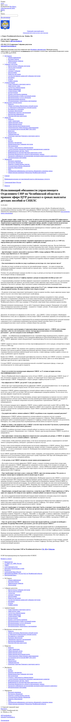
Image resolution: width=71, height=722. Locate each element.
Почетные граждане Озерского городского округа (24, 136)
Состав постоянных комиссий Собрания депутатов (24, 76)
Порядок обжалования (15, 167)
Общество (7, 117)
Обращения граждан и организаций (19, 112)
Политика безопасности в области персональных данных (26, 154)
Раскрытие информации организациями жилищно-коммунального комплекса (32, 156)
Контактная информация (16, 114)
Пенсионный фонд (10, 575)
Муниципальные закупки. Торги (18, 151)
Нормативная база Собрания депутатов (20, 144)
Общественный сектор (15, 122)
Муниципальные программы (17, 157)
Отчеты (10, 79)
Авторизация (5, 720)
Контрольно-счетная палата (13, 102)
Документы (8, 137)
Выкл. (14, 6)
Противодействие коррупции (17, 116)
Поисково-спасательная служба (14, 568)
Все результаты (5, 17)
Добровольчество (13, 134)
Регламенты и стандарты (16, 109)
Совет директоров (14, 121)
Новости (11, 104)
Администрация (9, 82)
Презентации (12, 132)
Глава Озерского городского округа (19, 84)
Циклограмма (12, 72)
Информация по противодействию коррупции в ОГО (25, 152)
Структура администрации (16, 87)
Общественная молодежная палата (19, 126)
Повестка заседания (14, 74)
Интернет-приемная (14, 161)
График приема (13, 81)
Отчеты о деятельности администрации (20, 147)
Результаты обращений (15, 162)
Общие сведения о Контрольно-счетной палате (23, 106)
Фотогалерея (12, 62)
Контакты (4, 708)
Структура (11, 69)
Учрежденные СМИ (14, 91)
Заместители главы (14, 86)
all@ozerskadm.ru (16, 41)
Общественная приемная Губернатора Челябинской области (27, 172)
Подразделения (13, 92)
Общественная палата (15, 124)
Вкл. (11, 6)
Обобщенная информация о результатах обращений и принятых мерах (30, 171)
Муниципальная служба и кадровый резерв (22, 96)
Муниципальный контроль (16, 99)
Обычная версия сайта (8, 8)
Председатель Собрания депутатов (19, 66)
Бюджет (10, 141)
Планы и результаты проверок (17, 94)
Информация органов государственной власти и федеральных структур (27, 179)
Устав (10, 139)
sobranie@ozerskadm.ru (8, 46)
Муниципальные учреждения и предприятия (22, 101)
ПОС (9, 169)
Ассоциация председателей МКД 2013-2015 (22, 129)
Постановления (13, 146)
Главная (6, 176)
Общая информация (14, 57)
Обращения (8, 159)
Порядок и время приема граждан (18, 164)
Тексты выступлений (15, 67)
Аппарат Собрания (14, 71)
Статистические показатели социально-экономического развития (28, 149)
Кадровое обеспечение (15, 111)
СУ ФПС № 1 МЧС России (13, 563)
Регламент (11, 77)
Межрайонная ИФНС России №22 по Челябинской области (23, 573)
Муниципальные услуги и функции (19, 97)
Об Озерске (8, 56)
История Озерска (13, 59)
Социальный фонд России (12, 182)
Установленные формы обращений (19, 166)
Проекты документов (15, 142)
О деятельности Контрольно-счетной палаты (22, 107)
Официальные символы (15, 61)
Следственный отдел (11, 567)
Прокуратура (8, 562)
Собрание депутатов (10, 64)
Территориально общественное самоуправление (23, 127)
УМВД (6, 565)
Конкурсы (11, 131)
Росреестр (7, 570)
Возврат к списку (6, 558)
